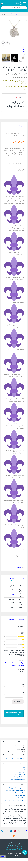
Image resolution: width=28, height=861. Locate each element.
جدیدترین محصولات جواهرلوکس (18, 779)
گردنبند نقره (9, 14)
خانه (26, 14)
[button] (26, 19)
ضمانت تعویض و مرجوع (19, 774)
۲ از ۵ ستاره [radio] (14, 663)
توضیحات (21, 126)
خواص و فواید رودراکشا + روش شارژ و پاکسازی (15, 800)
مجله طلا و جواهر (21, 797)
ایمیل (22, 692)
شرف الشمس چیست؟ (20, 793)
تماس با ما (23, 769)
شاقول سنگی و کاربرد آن (20, 795)
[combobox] (18, 7)
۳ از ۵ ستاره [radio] (7, 663)
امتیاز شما (21, 660)
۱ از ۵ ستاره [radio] (21, 663)
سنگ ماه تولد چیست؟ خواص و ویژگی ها (16, 788)
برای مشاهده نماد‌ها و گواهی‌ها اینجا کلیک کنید (15, 758)
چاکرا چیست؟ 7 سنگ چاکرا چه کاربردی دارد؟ (15, 790)
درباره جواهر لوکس (21, 767)
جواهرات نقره (19, 14)
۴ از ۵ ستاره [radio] (21, 665)
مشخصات (11, 126)
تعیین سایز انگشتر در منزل (19, 777)
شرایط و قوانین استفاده (20, 772)
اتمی (12, 594)
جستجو (7, 7)
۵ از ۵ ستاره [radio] (14, 665)
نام (22, 684)
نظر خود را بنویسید (21, 670)
